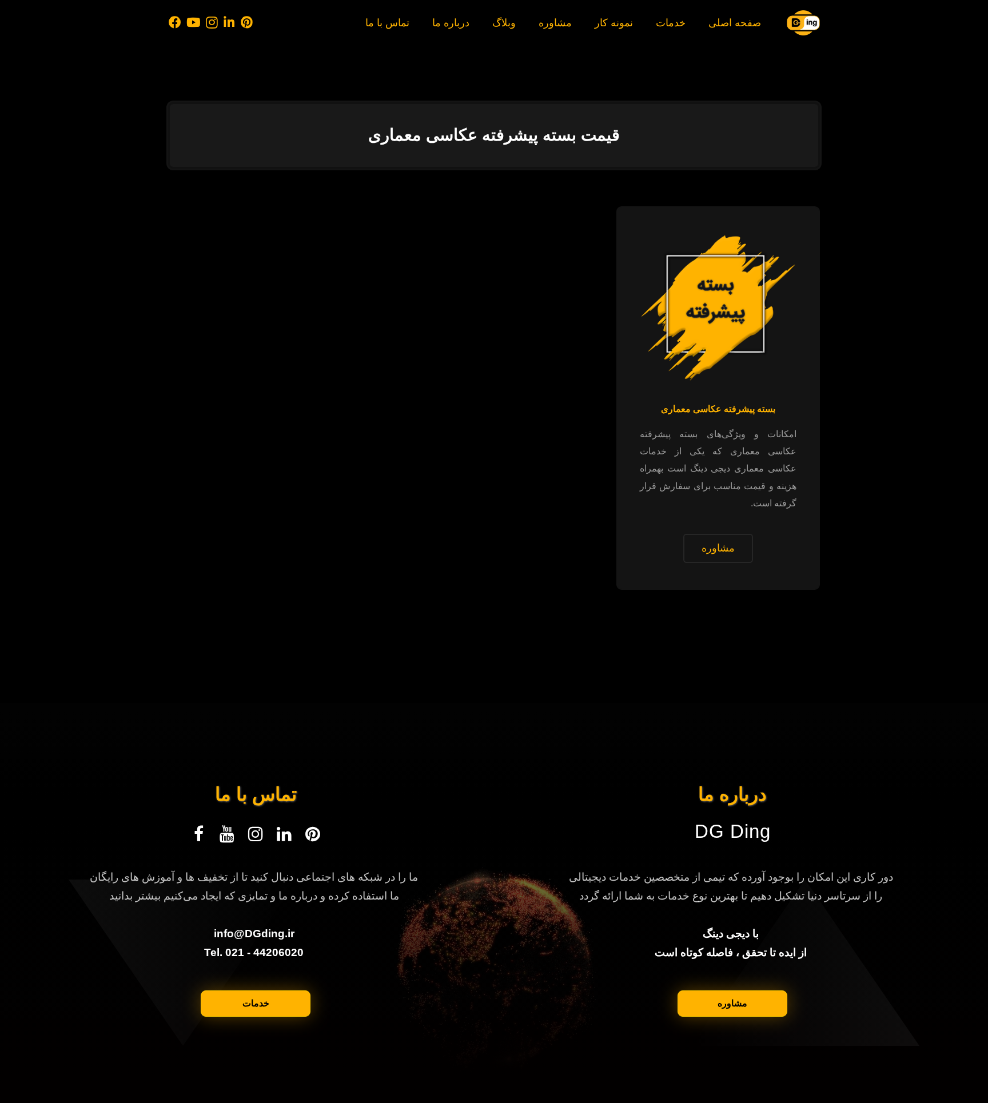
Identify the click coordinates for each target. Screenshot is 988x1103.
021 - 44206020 (264, 952)
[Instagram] (212, 23)
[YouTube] (194, 23)
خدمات (255, 1003)
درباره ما (732, 794)
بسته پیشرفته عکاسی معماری (718, 409)
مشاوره (732, 1003)
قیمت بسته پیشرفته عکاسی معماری (494, 135)
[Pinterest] (246, 23)
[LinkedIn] (229, 23)
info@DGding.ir (254, 934)
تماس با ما (256, 794)
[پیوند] (803, 22)
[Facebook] (175, 23)
